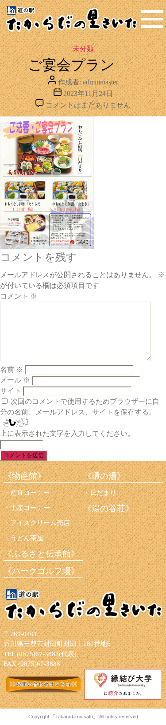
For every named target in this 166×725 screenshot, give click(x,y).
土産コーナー (30, 507)
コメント (18, 296)
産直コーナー (30, 492)
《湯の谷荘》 (108, 508)
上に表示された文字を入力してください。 (67, 433)
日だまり (103, 492)
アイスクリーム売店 (40, 522)
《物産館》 (25, 476)
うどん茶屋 (26, 538)
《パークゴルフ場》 (41, 571)
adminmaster (100, 82)
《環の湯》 (104, 476)
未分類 (83, 48)
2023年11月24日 (88, 93)
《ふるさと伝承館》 (41, 553)
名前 (11, 369)
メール (15, 380)
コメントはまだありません (88, 105)
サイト (10, 390)
